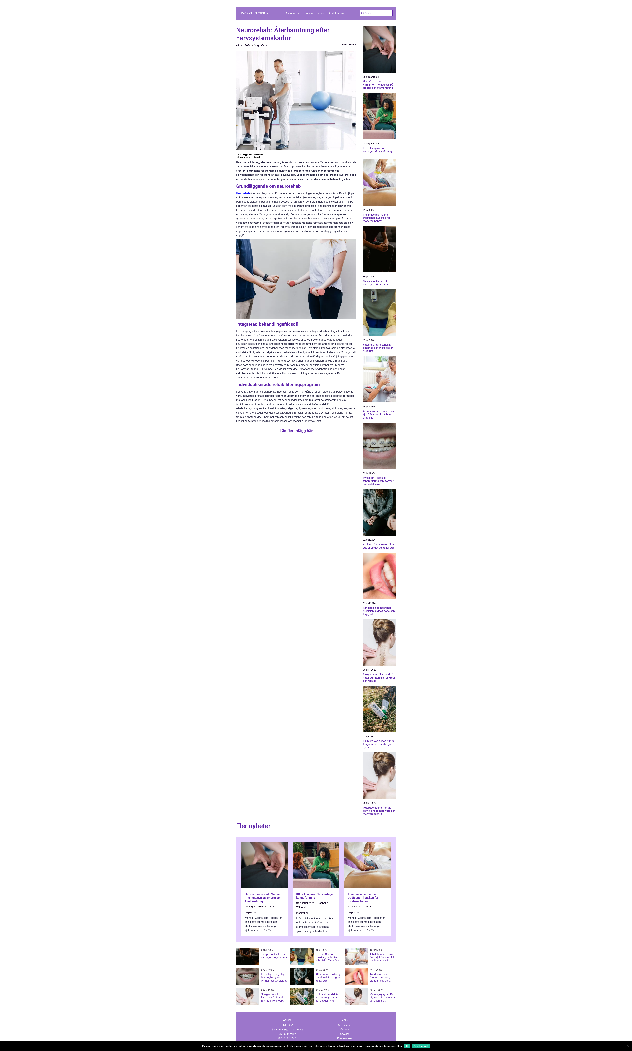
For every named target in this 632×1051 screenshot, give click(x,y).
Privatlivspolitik (421, 1046)
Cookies (320, 13)
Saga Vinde (261, 45)
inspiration (251, 912)
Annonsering (293, 13)
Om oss (308, 13)
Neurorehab (243, 193)
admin (271, 906)
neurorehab (349, 44)
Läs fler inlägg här (296, 430)
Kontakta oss (336, 13)
